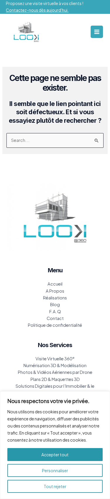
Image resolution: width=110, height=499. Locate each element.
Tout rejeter (55, 486)
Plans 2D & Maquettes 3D (55, 379)
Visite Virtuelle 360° (55, 358)
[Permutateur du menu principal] (97, 32)
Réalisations (55, 297)
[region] (55, 445)
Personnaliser (55, 470)
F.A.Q (55, 311)
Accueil (55, 283)
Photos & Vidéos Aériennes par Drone (55, 372)
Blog (55, 304)
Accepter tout (55, 454)
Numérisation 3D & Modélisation (55, 365)
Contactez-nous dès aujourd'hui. (37, 10)
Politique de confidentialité (55, 325)
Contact (55, 318)
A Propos (55, 291)
